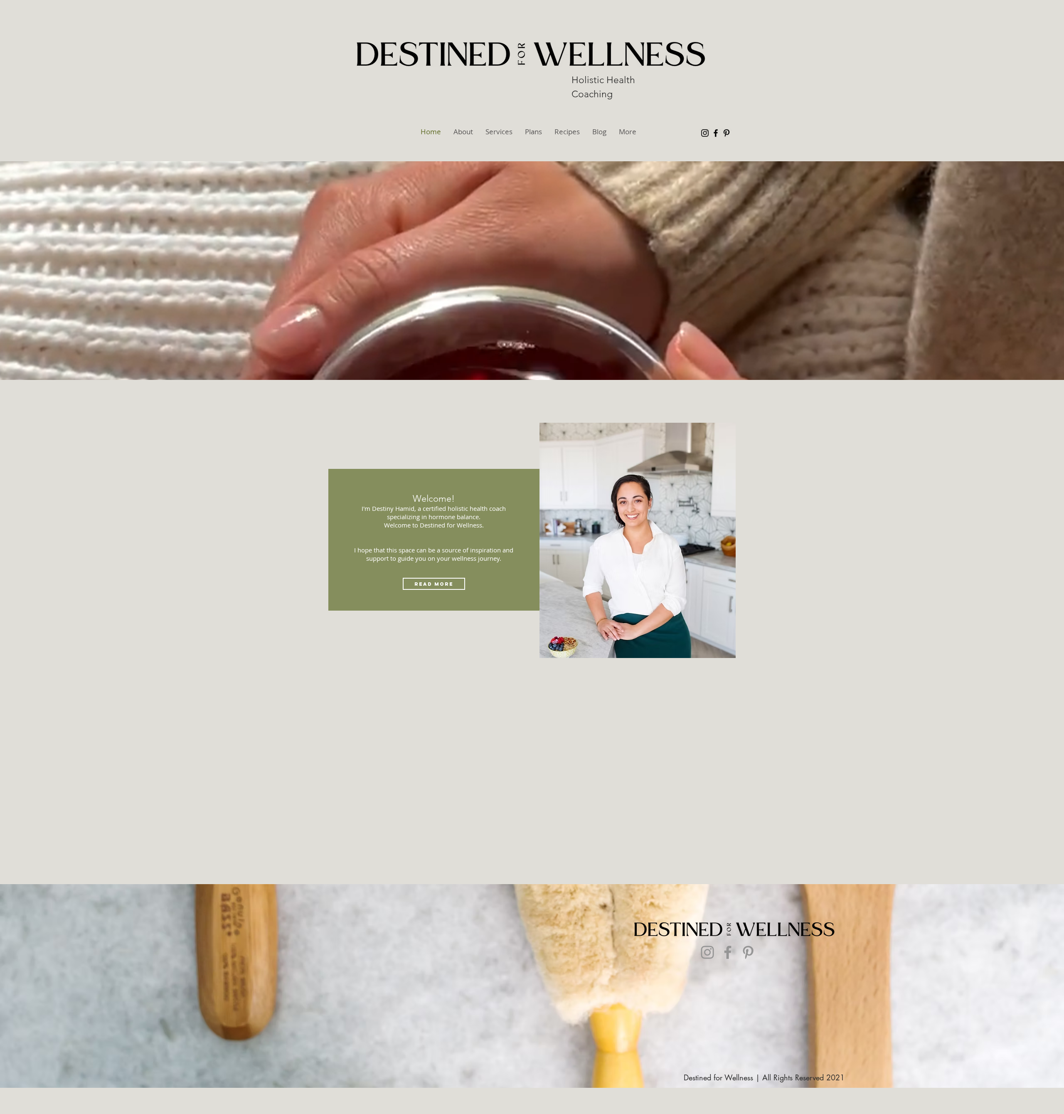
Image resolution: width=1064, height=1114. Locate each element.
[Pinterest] (727, 133)
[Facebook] (716, 133)
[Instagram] (705, 133)
